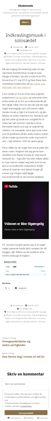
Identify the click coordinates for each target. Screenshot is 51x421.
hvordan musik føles (22, 56)
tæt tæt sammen (30, 63)
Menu (26, 22)
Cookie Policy (26, 406)
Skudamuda (25, 5)
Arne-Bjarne (12, 53)
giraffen (36, 53)
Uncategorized (26, 50)
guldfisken (8, 56)
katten (8, 60)
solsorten (41, 60)
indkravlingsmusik (39, 56)
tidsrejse (42, 63)
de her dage (22, 97)
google (43, 53)
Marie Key (32, 60)
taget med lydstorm (13, 63)
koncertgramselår (19, 60)
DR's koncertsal (25, 53)
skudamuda (18, 47)
